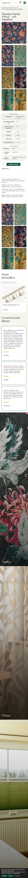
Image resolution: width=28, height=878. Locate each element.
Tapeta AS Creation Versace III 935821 (14, 305)
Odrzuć (10, 875)
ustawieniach (17, 873)
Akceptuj (4, 875)
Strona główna (5, 7)
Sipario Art (6, 3)
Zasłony (11, 7)
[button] (25, 3)
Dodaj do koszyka (13, 164)
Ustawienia (17, 875)
